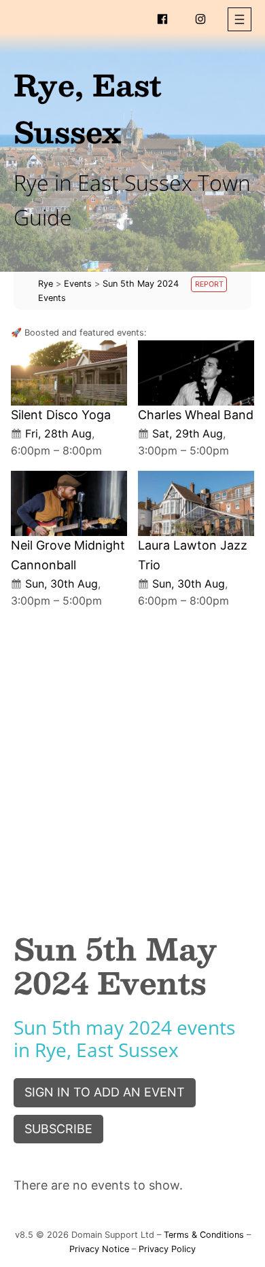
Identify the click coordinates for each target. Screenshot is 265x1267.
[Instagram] (200, 19)
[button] (239, 19)
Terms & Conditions (204, 1235)
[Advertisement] (132, 758)
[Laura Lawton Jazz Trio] (196, 503)
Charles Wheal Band (195, 415)
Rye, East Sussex (88, 108)
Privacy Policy (167, 1249)
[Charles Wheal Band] (196, 373)
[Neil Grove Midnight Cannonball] (69, 503)
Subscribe (58, 1129)
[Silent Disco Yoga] (69, 373)
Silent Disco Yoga (61, 415)
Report (209, 284)
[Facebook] (162, 19)
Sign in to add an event (104, 1092)
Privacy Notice (99, 1249)
